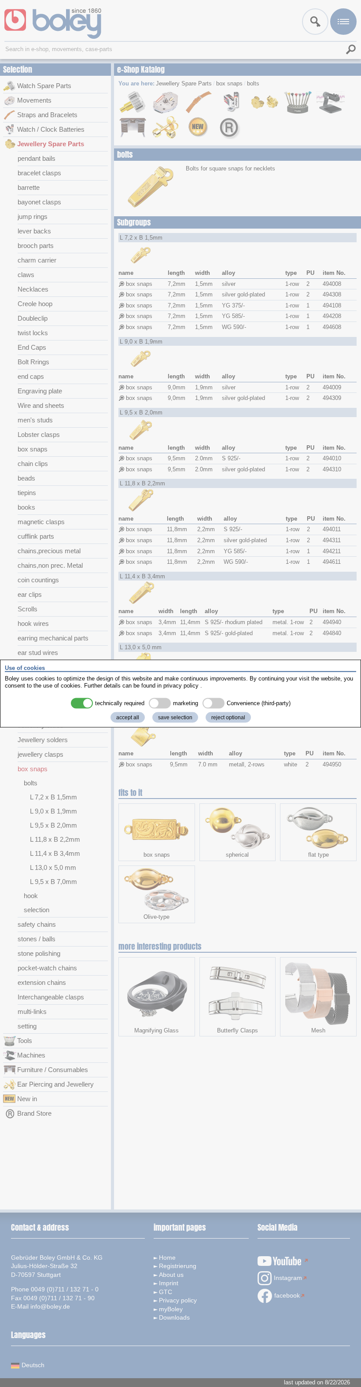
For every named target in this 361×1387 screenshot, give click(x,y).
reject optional (228, 717)
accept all (127, 717)
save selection (175, 717)
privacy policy (181, 685)
